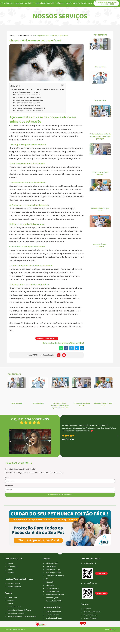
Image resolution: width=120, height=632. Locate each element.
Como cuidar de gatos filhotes (100, 173)
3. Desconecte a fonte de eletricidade (28, 97)
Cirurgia (19, 472)
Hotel (53, 472)
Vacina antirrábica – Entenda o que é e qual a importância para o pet (100, 136)
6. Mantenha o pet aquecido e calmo (27, 105)
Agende (8, 593)
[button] (61, 348)
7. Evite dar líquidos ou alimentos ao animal (30, 108)
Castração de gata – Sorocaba (100, 245)
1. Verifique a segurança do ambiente (27, 92)
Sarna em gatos (100, 100)
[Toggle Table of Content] (62, 85)
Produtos (44, 472)
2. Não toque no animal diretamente (27, 95)
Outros (60, 472)
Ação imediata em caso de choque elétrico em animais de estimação (38, 89)
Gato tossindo (100, 67)
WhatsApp (9, 485)
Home (11, 35)
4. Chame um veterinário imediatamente (29, 100)
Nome (7, 477)
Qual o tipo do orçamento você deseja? (20, 469)
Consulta (10, 472)
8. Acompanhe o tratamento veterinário (29, 111)
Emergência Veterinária (24, 35)
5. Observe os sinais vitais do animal (27, 103)
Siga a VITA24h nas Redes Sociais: (41, 355)
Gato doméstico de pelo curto (100, 209)
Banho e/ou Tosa (31, 472)
